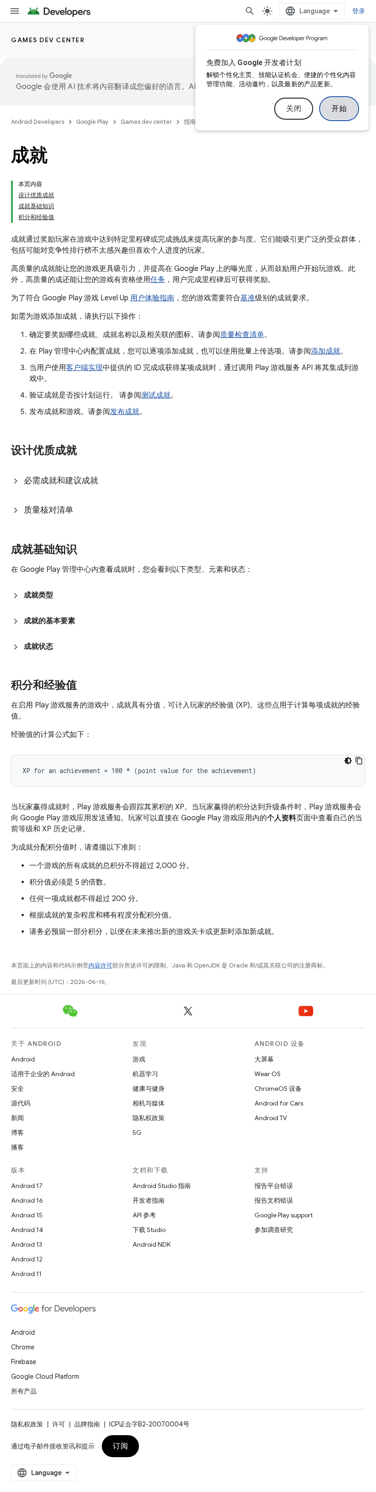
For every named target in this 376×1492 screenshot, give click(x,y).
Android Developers (37, 122)
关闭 (293, 108)
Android (23, 1059)
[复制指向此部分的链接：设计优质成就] (86, 451)
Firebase (23, 1362)
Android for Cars (278, 1103)
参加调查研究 (273, 1230)
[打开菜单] (15, 11)
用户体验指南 (152, 298)
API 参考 (144, 1215)
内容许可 (100, 965)
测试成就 (156, 395)
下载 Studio (149, 1230)
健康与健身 (149, 1088)
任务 (157, 279)
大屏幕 (264, 1059)
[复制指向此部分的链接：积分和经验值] (86, 685)
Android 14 (27, 1230)
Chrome (22, 1347)
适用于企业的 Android (43, 1074)
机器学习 (145, 1074)
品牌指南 (87, 1424)
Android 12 (27, 1259)
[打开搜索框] (249, 11)
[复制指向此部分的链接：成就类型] (62, 595)
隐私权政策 (149, 1118)
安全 (17, 1088)
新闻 (17, 1118)
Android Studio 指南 (162, 1186)
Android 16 (27, 1200)
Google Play (92, 122)
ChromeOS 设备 (278, 1088)
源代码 (20, 1103)
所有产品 (24, 1391)
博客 (17, 1132)
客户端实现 (84, 367)
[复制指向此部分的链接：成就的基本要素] (84, 620)
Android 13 (26, 1244)
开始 (339, 108)
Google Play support (283, 1215)
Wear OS (267, 1074)
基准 (247, 298)
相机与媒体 (149, 1103)
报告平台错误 (273, 1186)
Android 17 (27, 1186)
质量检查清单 (242, 334)
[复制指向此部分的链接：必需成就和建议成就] (107, 481)
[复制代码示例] (359, 760)
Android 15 (27, 1215)
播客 (17, 1147)
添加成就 (325, 351)
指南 (190, 122)
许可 (58, 1424)
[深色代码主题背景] (348, 760)
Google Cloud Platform (45, 1376)
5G (137, 1132)
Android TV (270, 1118)
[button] (188, 480)
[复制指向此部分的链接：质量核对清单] (82, 510)
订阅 (120, 1446)
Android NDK (152, 1244)
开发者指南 (149, 1200)
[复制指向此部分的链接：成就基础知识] (86, 550)
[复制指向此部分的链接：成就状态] (62, 646)
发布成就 (124, 411)
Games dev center (47, 40)
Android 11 (26, 1274)
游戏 (139, 1059)
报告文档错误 (273, 1200)
